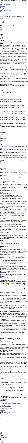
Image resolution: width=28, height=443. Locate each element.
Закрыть (1, 437)
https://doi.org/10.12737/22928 (3, 33)
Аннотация (3, 21)
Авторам (12, 4)
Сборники (9, 4)
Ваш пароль (1, 433)
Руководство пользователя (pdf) (4, 413)
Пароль (1, 441)
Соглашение (1, 146)
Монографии (4, 4)
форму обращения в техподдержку (8, 408)
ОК (7, 436)
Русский (3, 8)
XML (2, 129)
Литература (3, 22)
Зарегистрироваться (5, 437)
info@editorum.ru (4, 169)
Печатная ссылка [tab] (4, 97)
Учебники (7, 4)
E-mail (1, 432)
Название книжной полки (3, 138)
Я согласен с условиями (4, 435)
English (2, 9)
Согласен (1, 2)
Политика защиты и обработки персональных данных (9, 146)
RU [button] (0, 7)
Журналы (1, 4)
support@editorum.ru (8, 407)
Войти (14, 147)
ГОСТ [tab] (2, 93)
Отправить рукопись (2, 6)
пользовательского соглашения (10, 435)
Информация (3, 20)
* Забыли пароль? (17, 147)
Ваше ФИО (1, 426)
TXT (2, 130)
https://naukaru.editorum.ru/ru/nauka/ (23, 184)
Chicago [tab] (2, 95)
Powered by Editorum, (21, 146)
